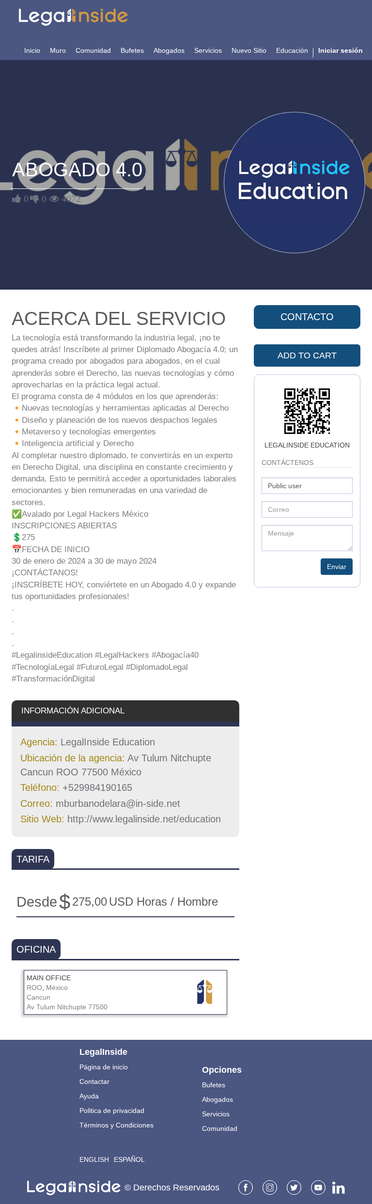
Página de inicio (103, 1067)
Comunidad (219, 1128)
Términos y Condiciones (116, 1125)
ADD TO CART (307, 355)
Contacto (307, 316)
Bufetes (213, 1085)
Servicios (216, 1114)
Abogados (217, 1099)
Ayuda (89, 1096)
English (94, 1159)
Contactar (94, 1081)
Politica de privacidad (111, 1110)
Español (129, 1159)
